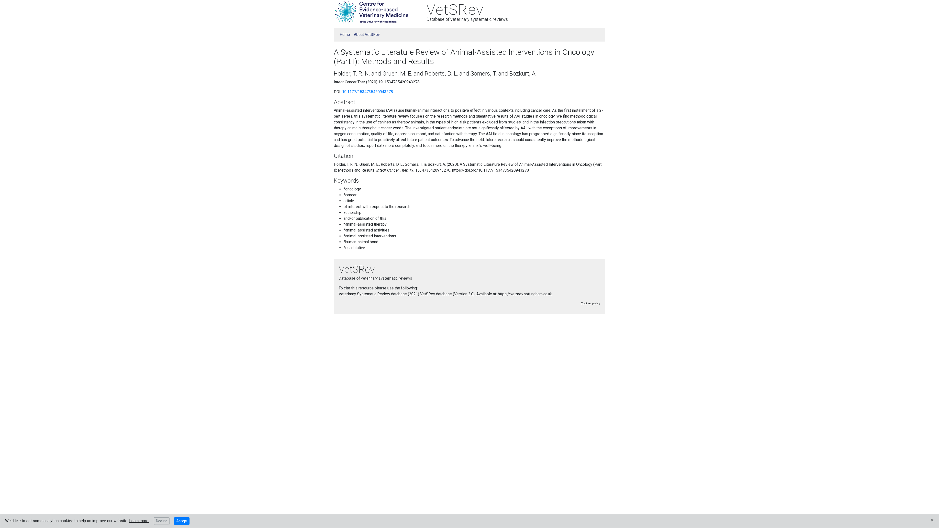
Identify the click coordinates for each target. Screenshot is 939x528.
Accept (181, 521)
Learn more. (139, 520)
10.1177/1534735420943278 (367, 91)
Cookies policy (590, 303)
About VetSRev (367, 34)
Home (345, 34)
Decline (161, 521)
